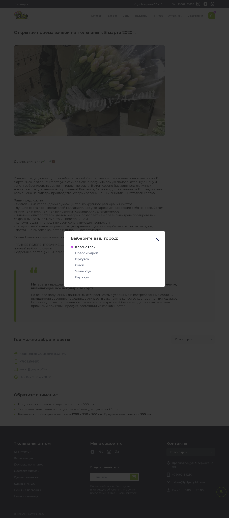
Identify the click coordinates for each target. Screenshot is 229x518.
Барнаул (82, 277)
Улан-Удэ (83, 271)
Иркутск (82, 259)
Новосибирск (86, 253)
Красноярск (85, 247)
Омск (79, 265)
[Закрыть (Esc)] (157, 239)
